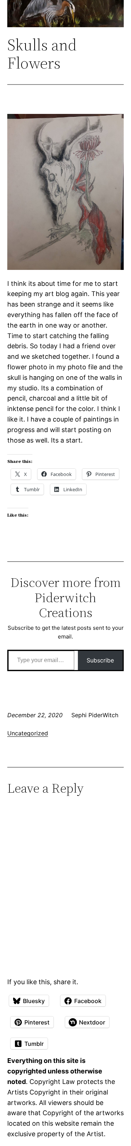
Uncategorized (27, 733)
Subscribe (100, 660)
